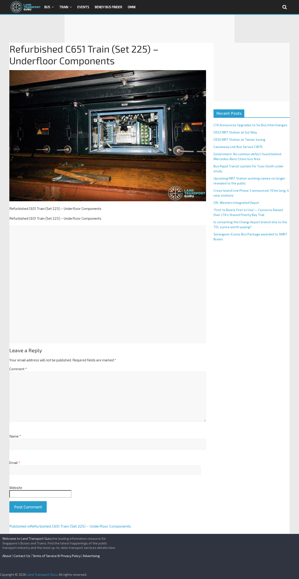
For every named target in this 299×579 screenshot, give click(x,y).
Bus (47, 7)
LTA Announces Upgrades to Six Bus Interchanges (250, 125)
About (6, 556)
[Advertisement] (149, 29)
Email (14, 462)
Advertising (91, 556)
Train (63, 7)
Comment (18, 369)
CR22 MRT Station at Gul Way (235, 132)
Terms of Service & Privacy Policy (56, 556)
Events (83, 7)
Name (15, 436)
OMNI (131, 7)
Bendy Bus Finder (108, 7)
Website (15, 487)
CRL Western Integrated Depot (236, 203)
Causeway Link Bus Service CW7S (238, 147)
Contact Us (22, 556)
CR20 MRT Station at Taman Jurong (239, 139)
